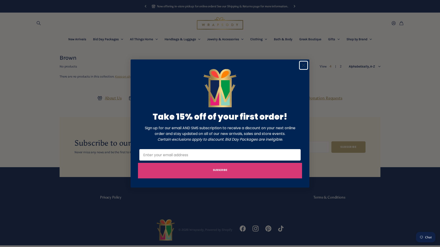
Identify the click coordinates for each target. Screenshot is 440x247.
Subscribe (220, 170)
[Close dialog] (304, 65)
